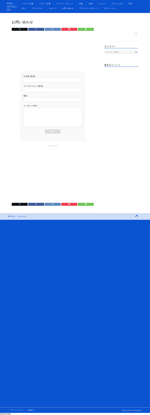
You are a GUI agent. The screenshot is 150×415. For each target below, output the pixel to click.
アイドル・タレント (64, 4)
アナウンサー (37, 8)
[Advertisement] (53, 51)
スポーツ (52, 8)
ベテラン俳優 (27, 4)
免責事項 (30, 410)
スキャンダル (117, 4)
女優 (90, 4)
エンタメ (102, 4)
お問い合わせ (67, 8)
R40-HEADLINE (12, 6)
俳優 (81, 4)
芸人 (24, 8)
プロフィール (109, 8)
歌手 (131, 4)
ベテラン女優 (45, 4)
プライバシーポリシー (88, 8)
